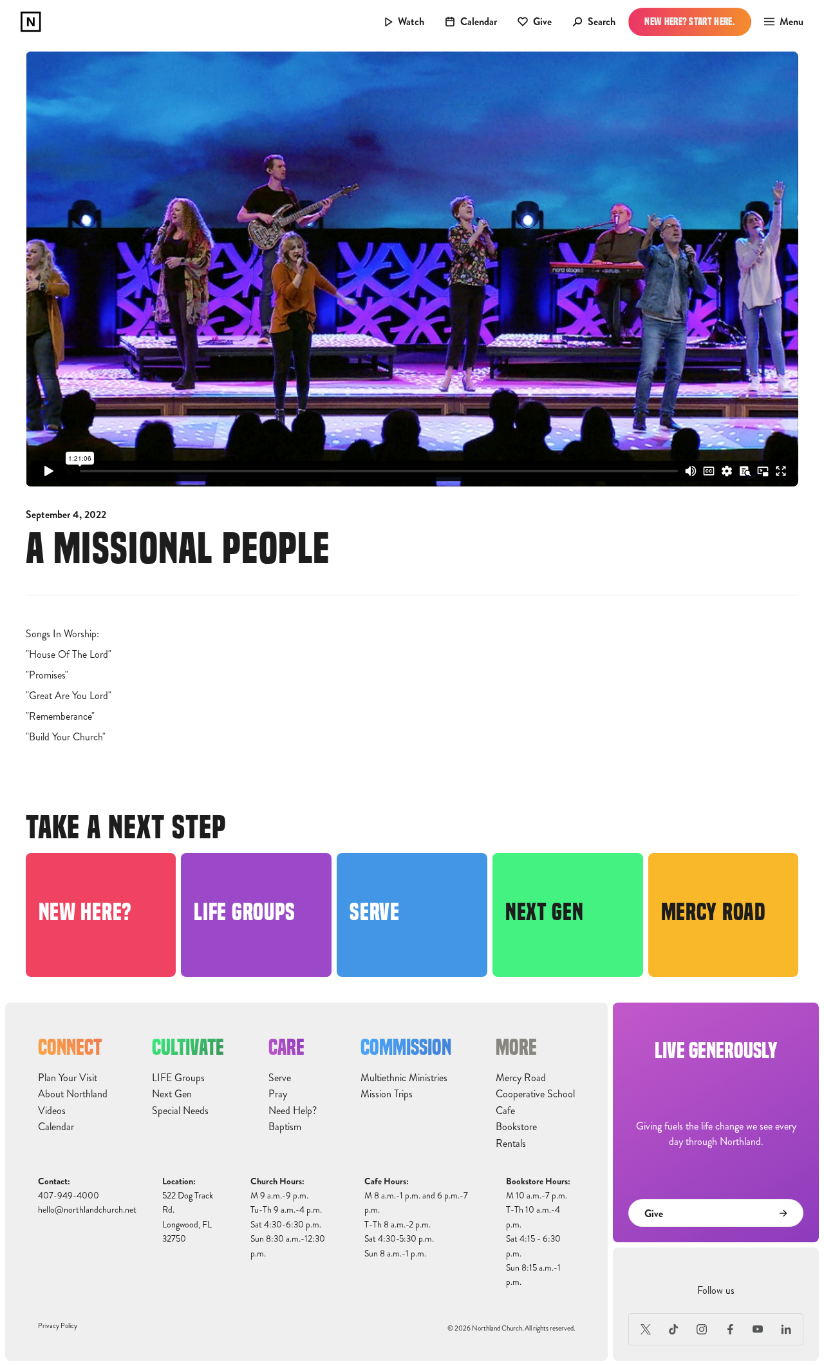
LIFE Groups (178, 1078)
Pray (277, 1094)
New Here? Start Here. (689, 21)
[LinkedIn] (786, 1329)
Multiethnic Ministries (403, 1078)
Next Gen (172, 1094)
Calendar (56, 1127)
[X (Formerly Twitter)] (646, 1329)
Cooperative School (535, 1094)
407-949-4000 (68, 1195)
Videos (52, 1111)
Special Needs (180, 1111)
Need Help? (292, 1111)
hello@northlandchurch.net (87, 1210)
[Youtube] (758, 1329)
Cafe (505, 1111)
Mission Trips (386, 1094)
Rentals (511, 1144)
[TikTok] (674, 1329)
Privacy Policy (57, 1326)
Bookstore (516, 1127)
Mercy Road (521, 1078)
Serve (279, 1078)
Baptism (284, 1127)
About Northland (73, 1094)
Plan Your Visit (67, 1078)
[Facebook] (730, 1329)
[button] (779, 22)
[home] (31, 22)
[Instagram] (702, 1329)
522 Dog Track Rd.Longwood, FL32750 (187, 1217)
